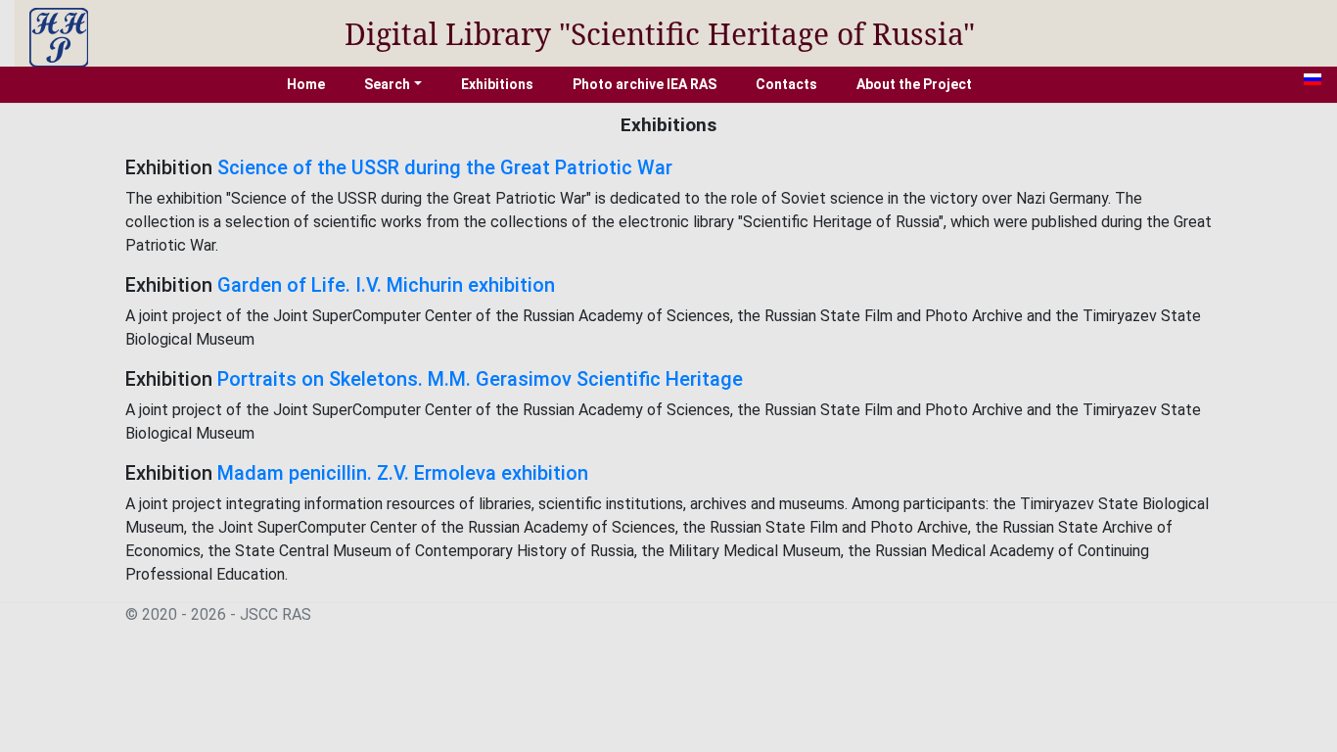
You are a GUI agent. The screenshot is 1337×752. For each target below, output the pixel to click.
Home (306, 84)
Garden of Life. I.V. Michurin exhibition (386, 285)
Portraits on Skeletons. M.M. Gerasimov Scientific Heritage (480, 379)
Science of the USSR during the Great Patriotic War (444, 167)
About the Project (914, 84)
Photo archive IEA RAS (644, 84)
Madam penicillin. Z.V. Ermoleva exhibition (402, 473)
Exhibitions (497, 84)
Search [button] (387, 84)
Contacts (786, 84)
